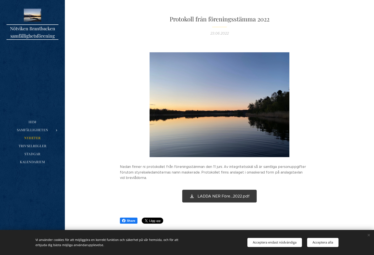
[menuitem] (32, 122)
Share (131, 220)
